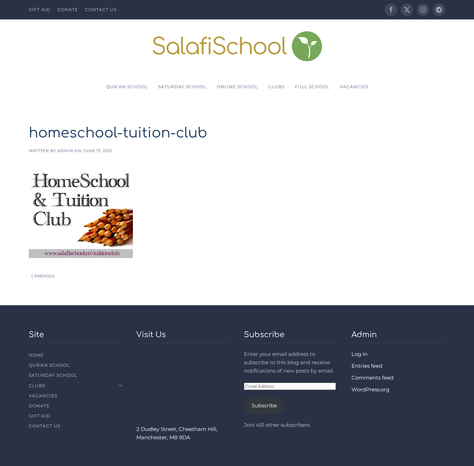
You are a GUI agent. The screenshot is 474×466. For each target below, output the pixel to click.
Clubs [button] (276, 86)
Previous (44, 276)
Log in (359, 354)
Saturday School (182, 86)
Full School (312, 86)
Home (36, 355)
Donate (67, 9)
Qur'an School (49, 365)
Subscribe (264, 405)
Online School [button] (237, 86)
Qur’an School (127, 86)
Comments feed (372, 377)
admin (65, 150)
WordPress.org (370, 389)
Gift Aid (39, 9)
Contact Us (101, 9)
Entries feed (367, 366)
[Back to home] (237, 46)
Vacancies (354, 86)
